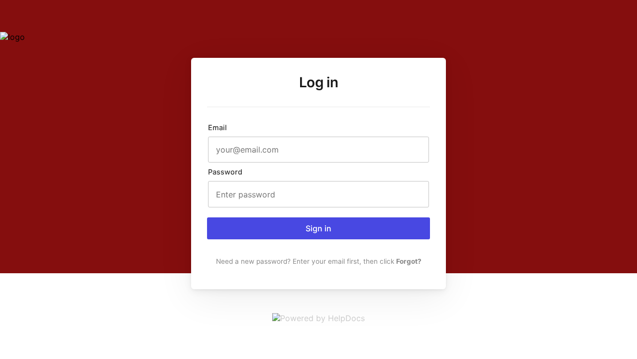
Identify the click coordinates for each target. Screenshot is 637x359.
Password (225, 172)
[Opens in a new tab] (318, 318)
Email (217, 127)
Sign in (318, 228)
